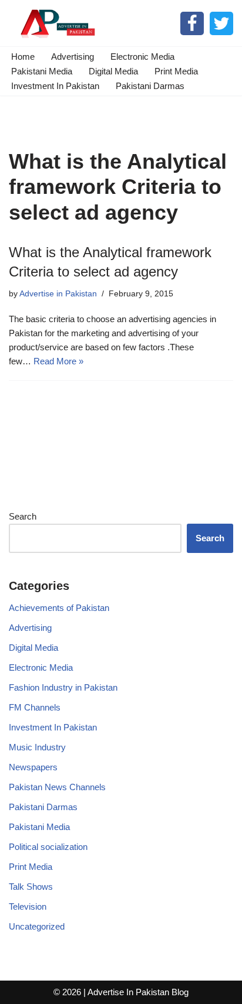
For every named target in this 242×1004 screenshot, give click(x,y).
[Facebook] (192, 23)
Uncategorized (37, 926)
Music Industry (37, 747)
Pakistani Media (41, 71)
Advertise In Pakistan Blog (138, 992)
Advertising (72, 57)
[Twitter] (221, 23)
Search (22, 516)
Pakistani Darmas (150, 86)
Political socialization (48, 847)
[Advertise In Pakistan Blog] (56, 23)
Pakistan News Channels (57, 787)
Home (23, 57)
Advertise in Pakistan (58, 293)
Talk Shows (31, 887)
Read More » (58, 361)
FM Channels (34, 707)
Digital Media (113, 71)
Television (27, 906)
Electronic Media (142, 57)
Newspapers (33, 767)
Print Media (176, 71)
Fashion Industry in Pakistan (63, 687)
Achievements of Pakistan (59, 608)
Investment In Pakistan (55, 86)
